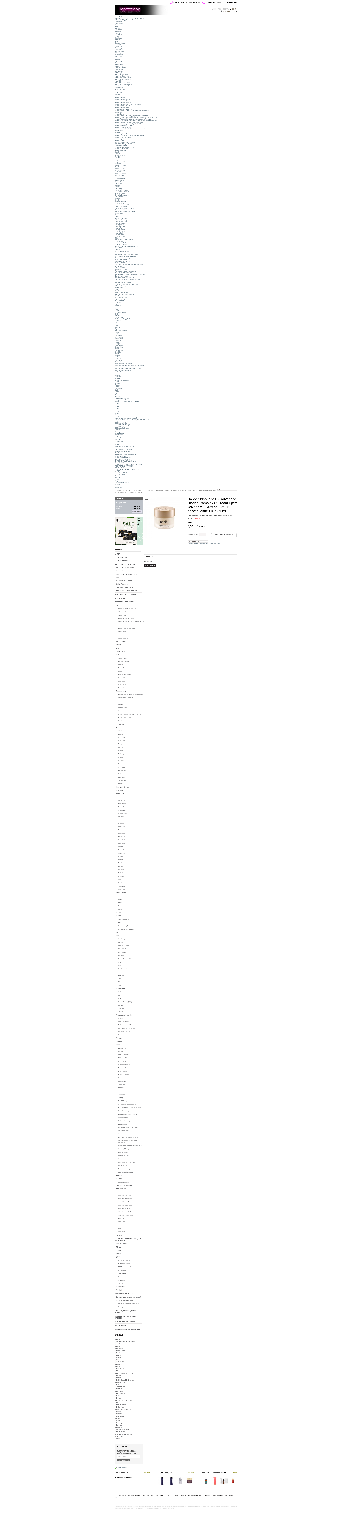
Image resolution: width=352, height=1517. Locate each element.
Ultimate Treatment (121, 244)
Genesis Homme (120, 68)
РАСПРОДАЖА (120, 463)
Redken (117, 154)
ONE (116, 314)
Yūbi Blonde (119, 87)
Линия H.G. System (124, 1152)
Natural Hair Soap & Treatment (125, 294)
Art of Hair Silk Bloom (122, 74)
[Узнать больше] (121, 1468)
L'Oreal (118, 1398)
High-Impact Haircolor (122, 243)
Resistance (118, 25)
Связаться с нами (148, 1495)
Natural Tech (119, 188)
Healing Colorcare (121, 221)
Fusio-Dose (119, 46)
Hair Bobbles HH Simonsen (124, 449)
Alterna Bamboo (120, 97)
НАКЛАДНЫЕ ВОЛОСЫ (123, 398)
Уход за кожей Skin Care (123, 272)
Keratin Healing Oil (121, 218)
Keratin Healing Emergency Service (126, 246)
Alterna (117, 96)
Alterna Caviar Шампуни (123, 127)
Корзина (119, 499)
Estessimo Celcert (121, 312)
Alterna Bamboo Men (122, 107)
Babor (161, 490)
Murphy (117, 383)
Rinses (117, 387)
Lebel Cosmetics (121, 1405)
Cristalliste (118, 30)
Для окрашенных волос (123, 282)
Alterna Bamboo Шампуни (123, 109)
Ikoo (116, 448)
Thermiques (119, 49)
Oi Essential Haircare (122, 192)
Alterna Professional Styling (124, 125)
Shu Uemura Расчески (122, 459)
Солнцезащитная (121, 145)
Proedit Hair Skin (120, 299)
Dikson (118, 1366)
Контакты (118, 476)
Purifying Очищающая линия (124, 277)
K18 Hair (118, 395)
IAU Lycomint (119, 301)
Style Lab (118, 329)
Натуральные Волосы (122, 400)
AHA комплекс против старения (126, 256)
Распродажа (119, 112)
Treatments (119, 388)
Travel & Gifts (119, 177)
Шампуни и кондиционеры (124, 144)
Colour (117, 391)
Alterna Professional (121, 149)
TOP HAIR (119, 1436)
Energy (117, 344)
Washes (117, 385)
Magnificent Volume (121, 162)
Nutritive (117, 28)
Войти (234, 9)
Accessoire (118, 91)
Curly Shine (119, 345)
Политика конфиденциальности (129, 1495)
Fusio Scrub (119, 58)
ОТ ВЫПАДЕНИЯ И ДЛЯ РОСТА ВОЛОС (129, 18)
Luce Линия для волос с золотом (126, 281)
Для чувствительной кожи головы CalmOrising (131, 274)
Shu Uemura (119, 71)
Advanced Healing (121, 220)
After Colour (119, 339)
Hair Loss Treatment (122, 367)
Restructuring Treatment (123, 370)
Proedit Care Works (121, 292)
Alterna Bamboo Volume (123, 102)
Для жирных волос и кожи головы (126, 254)
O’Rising (117, 249)
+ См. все (146, 1473)
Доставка (118, 477)
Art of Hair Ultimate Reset (123, 86)
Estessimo (118, 302)
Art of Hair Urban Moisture (123, 84)
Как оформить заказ (122, 482)
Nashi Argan (120, 1416)
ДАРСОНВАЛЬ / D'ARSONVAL (125, 461)
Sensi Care (118, 352)
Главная (118, 490)
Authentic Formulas (121, 190)
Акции (117, 486)
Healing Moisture (120, 223)
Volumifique (118, 53)
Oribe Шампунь (120, 178)
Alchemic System (120, 193)
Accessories (119, 213)
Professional (119, 63)
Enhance (118, 443)
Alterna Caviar (119, 114)
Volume (117, 349)
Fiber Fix (118, 358)
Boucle (117, 200)
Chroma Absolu (120, 69)
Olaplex (117, 94)
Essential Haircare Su (122, 195)
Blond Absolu (119, 54)
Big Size (117, 132)
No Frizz (118, 324)
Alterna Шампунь (121, 150)
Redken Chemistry (121, 155)
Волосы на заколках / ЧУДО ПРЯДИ (127, 401)
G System (118, 266)
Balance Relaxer (120, 201)
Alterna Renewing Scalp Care (124, 137)
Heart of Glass (120, 203)
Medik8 (117, 444)
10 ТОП (117, 471)
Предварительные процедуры (125, 271)
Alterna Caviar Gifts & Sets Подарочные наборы (131, 129)
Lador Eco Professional (124, 1400)
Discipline (118, 44)
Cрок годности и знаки (219, 1495)
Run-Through (119, 180)
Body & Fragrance (121, 173)
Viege (117, 309)
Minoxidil (117, 315)
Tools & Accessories (121, 172)
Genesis (117, 59)
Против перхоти (120, 253)
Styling (117, 390)
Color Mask (119, 360)
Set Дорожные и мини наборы (125, 142)
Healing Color (119, 241)
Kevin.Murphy (121, 893)
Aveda (118, 1344)
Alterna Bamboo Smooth (123, 99)
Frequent (118, 342)
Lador (117, 382)
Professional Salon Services (124, 239)
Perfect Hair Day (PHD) (123, 319)
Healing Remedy (120, 230)
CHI (116, 158)
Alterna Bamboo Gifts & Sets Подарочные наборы (132, 111)
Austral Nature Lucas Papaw (125, 1341)
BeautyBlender (120, 434)
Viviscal (117, 396)
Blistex (117, 431)
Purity (117, 353)
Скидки (117, 481)
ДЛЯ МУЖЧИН (120, 467)
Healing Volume (120, 226)
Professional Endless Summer (125, 211)
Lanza (118, 1402)
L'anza (117, 216)
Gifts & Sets (119, 64)
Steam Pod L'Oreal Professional (125, 454)
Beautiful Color (119, 167)
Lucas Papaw (119, 433)
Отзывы (117, 484)
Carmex (117, 429)
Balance (117, 198)
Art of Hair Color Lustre (122, 82)
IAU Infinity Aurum (121, 297)
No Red (117, 357)
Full (116, 322)
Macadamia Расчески (122, 451)
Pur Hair (117, 157)
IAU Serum (118, 291)
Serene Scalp (119, 175)
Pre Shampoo (119, 350)
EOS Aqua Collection (122, 428)
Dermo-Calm (119, 36)
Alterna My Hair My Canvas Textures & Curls (130, 135)
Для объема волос (121, 276)
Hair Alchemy (119, 183)
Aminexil (117, 41)
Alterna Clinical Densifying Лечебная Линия (129, 122)
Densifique (118, 38)
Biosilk (117, 152)
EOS (116, 421)
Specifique (118, 35)
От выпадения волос (122, 251)
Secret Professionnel (122, 380)
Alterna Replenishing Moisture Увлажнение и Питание (133, 119)
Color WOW (119, 248)
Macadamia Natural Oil (122, 205)
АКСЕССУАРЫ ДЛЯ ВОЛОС (124, 446)
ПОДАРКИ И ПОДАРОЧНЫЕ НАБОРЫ (128, 464)
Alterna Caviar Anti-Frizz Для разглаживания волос (132, 116)
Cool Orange (119, 296)
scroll (116, 1497)
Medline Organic (120, 372)
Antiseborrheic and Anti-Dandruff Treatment (129, 365)
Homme (117, 33)
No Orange (118, 335)
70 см (117, 408)
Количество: (193, 535)
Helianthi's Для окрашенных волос (126, 284)
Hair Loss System (121, 330)
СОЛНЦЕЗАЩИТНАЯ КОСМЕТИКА (127, 469)
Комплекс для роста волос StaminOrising (129, 264)
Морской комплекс (121, 259)
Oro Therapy (119, 337)
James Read (119, 438)
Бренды (119, 1335)
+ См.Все (233, 1473)
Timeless (118, 320)
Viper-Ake (118, 378)
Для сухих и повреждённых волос (126, 258)
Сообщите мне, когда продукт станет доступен (204, 543)
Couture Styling (120, 43)
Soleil (116, 26)
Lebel (116, 289)
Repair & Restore (120, 168)
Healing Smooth (120, 231)
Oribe (117, 160)
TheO (117, 310)
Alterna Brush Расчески (123, 458)
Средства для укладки (122, 261)
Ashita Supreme (120, 89)
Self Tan (117, 439)
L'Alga (117, 393)
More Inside (119, 196)
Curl (116, 325)
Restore (117, 327)
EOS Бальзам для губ (122, 425)
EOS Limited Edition (121, 423)
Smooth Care (119, 347)
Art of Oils (118, 81)
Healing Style (119, 233)
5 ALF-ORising (120, 268)
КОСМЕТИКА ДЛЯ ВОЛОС (124, 20)
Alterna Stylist (119, 139)
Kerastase (118, 21)
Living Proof (119, 317)
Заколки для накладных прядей (126, 418)
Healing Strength (120, 236)
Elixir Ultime (119, 23)
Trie (116, 304)
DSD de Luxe (119, 362)
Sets (116, 215)
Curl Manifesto (119, 66)
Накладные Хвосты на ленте (125, 410)
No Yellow (118, 334)
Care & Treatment (121, 206)
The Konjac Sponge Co (124, 1434)
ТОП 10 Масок (120, 474)
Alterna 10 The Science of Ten (125, 147)
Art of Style (118, 73)
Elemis (117, 436)
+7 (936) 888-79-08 (229, 2)
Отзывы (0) (148, 556)
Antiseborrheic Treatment (123, 363)
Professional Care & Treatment (125, 208)
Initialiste (117, 39)
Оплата (117, 479)
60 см (117, 406)
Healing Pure (119, 228)
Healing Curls (119, 234)
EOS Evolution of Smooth (124, 1373)
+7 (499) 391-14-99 (213, 2)
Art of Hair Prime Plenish (123, 77)
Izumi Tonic (118, 92)
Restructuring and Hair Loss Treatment (128, 368)
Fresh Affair (119, 61)
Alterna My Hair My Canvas (124, 134)
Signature (118, 163)
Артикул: (191, 518)
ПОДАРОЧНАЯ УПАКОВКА (124, 466)
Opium (117, 373)
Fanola (117, 332)
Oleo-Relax (118, 56)
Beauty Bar (118, 453)
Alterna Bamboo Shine (122, 101)
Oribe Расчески (120, 456)
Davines (117, 187)
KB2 (116, 238)
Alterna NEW (119, 287)
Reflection (118, 31)
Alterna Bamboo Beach (122, 106)
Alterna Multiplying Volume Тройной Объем (129, 124)
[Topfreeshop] (141, 15)
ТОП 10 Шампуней (121, 472)
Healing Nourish (120, 225)
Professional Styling (121, 210)
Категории (118, 16)
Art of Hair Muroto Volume (123, 79)
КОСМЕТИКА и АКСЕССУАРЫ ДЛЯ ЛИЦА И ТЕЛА (132, 420)
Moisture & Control (121, 170)
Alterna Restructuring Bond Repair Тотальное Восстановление (136, 120)
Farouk (118, 1377)
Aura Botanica (119, 51)
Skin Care (118, 377)
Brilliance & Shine (120, 165)
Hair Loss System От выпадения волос (128, 279)
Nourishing (118, 340)
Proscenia (118, 306)
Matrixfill (117, 375)
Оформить (136, 511)
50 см (117, 405)
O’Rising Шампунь (121, 286)
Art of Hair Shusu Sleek (122, 76)
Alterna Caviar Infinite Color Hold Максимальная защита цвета (136, 117)
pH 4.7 (120, 965)
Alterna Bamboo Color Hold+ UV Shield (128, 104)
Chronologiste (119, 48)
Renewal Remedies (121, 182)
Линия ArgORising (121, 269)
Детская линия (120, 263)
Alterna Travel (119, 140)
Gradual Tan (119, 441)
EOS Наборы (119, 426)
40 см (117, 403)
